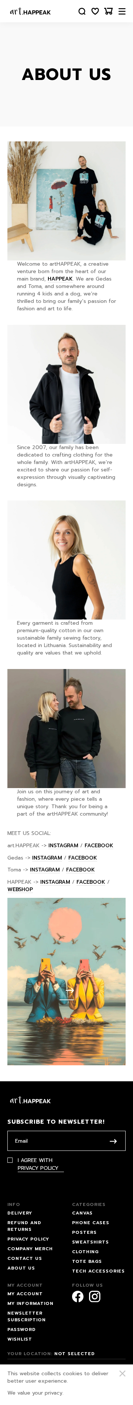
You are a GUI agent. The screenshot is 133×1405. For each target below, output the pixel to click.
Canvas (82, 1213)
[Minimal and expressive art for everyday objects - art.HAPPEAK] (30, 11)
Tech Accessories (98, 1271)
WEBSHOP (20, 889)
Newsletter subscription (26, 1316)
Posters (84, 1232)
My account (25, 1293)
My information (30, 1303)
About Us (21, 1268)
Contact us (24, 1258)
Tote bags (87, 1261)
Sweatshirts (90, 1242)
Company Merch (30, 1248)
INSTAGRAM (63, 845)
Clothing (85, 1251)
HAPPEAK (60, 279)
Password (21, 1329)
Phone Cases (90, 1222)
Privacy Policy (38, 1168)
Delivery (19, 1213)
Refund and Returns (24, 1226)
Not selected (74, 1353)
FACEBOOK (99, 845)
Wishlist (19, 1339)
